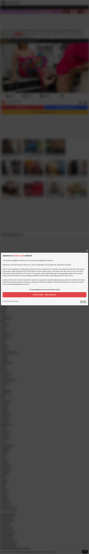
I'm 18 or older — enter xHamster (44, 295)
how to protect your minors (10, 301)
